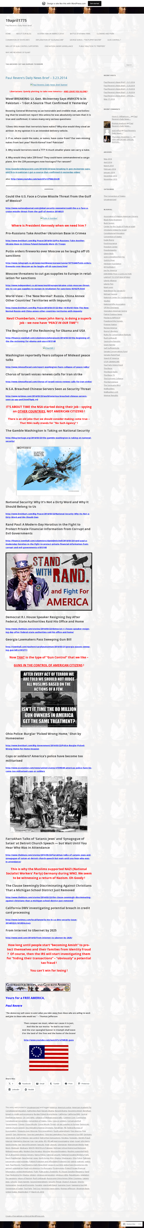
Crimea (21, 1124)
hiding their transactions (50, 1138)
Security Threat (54, 1181)
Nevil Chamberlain (13, 1158)
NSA (52, 1158)
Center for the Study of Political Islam (119, 226)
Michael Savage (110, 294)
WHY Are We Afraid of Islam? (18, 52)
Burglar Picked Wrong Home (46, 1114)
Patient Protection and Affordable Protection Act (49, 1161)
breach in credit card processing (19, 1114)
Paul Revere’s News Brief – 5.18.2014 (119, 92)
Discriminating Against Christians (39, 1127)
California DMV (74, 1114)
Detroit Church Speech (15, 1127)
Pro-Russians (46, 1168)
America (53, 1107)
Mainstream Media (76, 1144)
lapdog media (11, 1144)
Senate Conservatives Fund (115, 351)
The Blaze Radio (111, 371)
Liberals (53, 1144)
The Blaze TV (109, 375)
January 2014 (109, 172)
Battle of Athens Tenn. (80, 34)
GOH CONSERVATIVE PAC (114, 257)
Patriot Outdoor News (113, 314)
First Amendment (45, 1131)
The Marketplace (111, 382)
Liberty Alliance (110, 280)
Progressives (58, 1168)
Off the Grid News (111, 307)
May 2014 (108, 159)
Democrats (84, 1124)
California (62, 1114)
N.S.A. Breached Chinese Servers (20, 1154)
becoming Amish (75, 1110)
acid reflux (116, 130)
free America (75, 1131)
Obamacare (67, 1158)
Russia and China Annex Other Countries (64, 1178)
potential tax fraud (20, 1168)
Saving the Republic (112, 341)
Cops (49, 1121)
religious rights (62, 1175)
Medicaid (15, 1148)
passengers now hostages (17, 1161)
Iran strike (39, 1141)
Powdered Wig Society (113, 321)
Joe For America (110, 270)
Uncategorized (33, 1107)
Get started (94, 3)
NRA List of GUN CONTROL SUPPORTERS (22, 46)
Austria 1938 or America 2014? (50, 34)
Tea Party (28, 1188)
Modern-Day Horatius (33, 1151)
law (19, 1144)
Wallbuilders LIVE (111, 392)
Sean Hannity (23, 1181)
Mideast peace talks (14, 1151)
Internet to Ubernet (21, 1141)
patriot (73, 1161)
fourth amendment (61, 1131)
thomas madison (119, 123)
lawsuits (40, 1144)
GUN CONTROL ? (114, 40)
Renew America (110, 328)
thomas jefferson (68, 1188)
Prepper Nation (110, 324)
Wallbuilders (109, 388)
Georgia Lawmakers (35, 1134)
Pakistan (86, 1158)
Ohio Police (77, 1158)
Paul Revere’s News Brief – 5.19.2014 (119, 89)
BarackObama (61, 1110)
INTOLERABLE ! (110, 267)
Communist (81, 1117)
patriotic (80, 1161)
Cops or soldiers (60, 1121)
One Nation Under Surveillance (59, 46)
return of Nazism (25, 1178)
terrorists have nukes (50, 1188)
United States (11, 1192)
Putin (36, 1171)
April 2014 (108, 162)
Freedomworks (110, 250)
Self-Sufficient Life (111, 348)
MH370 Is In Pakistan (44, 1148)
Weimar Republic (111, 395)
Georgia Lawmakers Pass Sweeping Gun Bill (64, 1134)
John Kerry (85, 1141)
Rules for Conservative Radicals (117, 334)
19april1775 (16, 20)
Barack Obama (47, 1110)
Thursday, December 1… (122, 137)
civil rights (30, 1117)
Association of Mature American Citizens (121, 216)
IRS (45, 1141)
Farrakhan (58, 1127)
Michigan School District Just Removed (70, 1148)
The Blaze (108, 368)
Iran (32, 1141)
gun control (34, 1138)
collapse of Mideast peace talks (48, 1117)
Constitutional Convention (17, 1121)
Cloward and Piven (105, 34)
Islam (72, 1141)
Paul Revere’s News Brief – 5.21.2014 (119, 82)
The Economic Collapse (113, 378)
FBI (65, 1127)
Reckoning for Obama (19, 1175)
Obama (57, 1158)
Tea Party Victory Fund (113, 365)
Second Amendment (39, 1181)
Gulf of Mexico (22, 1138)
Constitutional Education (114, 233)
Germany (88, 1134)
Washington (23, 1192)
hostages (73, 1138)
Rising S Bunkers (111, 331)
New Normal (27, 1158)
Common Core (69, 1117)
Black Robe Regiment (113, 219)
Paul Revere (15, 1165)
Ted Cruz (36, 1188)
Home (8, 34)
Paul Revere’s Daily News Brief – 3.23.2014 (36, 78)
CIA (24, 1117)
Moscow (46, 1151)
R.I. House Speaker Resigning (71, 1171)
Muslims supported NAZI (78, 1151)
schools (13, 1181)
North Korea (44, 1158)
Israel (77, 1141)
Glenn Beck (10, 1138)
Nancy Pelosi (40, 1154)
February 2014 (110, 169)
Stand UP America (111, 358)
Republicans (74, 1175)
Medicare (24, 1148)
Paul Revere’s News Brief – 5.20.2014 (119, 85)
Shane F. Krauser (69, 1181)
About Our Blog (23, 34)
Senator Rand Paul (112, 355)
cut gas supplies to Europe (68, 1124)
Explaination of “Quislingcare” (50, 40)
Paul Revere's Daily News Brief (34, 1165)
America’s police (64, 1107)
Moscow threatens (59, 1151)
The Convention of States (114, 196)
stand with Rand (50, 1185)
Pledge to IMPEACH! (112, 317)
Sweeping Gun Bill (79, 1185)
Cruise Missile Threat (47, 1124)
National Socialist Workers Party (75, 1154)
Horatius (65, 1138)
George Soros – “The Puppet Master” (85, 40)
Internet (9, 1141)
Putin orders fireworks (48, 1171)
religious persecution (46, 1175)
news (35, 1158)
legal (47, 1144)
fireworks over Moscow (27, 1131)
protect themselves (24, 1171)
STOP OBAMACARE (112, 361)
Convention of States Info (18, 40)
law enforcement (29, 1144)
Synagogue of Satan (14, 1188)
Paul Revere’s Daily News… (124, 117)
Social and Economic (25, 1185)
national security (53, 1154)
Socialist (38, 1185)
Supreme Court (64, 1185)
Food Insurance (110, 243)
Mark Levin (108, 287)
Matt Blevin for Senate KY (114, 290)
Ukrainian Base (82, 1188)
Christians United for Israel (115, 230)
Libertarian (62, 1144)
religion (33, 1175)
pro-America (34, 1168)
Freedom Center (111, 246)
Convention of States (38, 1121)
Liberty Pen (108, 284)
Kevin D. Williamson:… (121, 116)
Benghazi (87, 1110)
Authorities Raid (34, 1110)
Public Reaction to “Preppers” (92, 46)
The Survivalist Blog (112, 385)
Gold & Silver (109, 260)
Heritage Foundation (112, 263)
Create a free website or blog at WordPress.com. (25, 1216)
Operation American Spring (115, 311)
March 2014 (108, 165)
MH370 (31, 1148)
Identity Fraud (84, 1138)
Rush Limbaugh (39, 1178)
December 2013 (110, 176)
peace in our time (55, 1165)
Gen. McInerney (19, 1134)
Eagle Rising (109, 240)
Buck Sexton (109, 223)
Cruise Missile (31, 1124)
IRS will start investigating (58, 1141)
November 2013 (110, 179)
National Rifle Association (114, 304)
